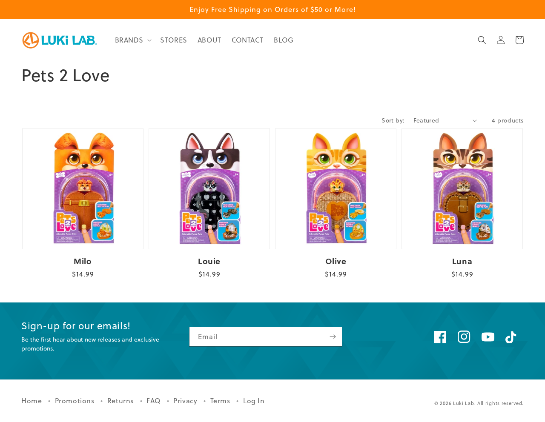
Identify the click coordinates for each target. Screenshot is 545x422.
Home (32, 400)
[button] (132, 40)
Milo (83, 261)
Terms (221, 400)
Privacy (186, 400)
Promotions (76, 400)
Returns (121, 400)
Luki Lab (463, 403)
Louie (209, 261)
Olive (336, 261)
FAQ (154, 400)
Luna (462, 261)
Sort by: (393, 120)
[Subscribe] (332, 337)
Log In (254, 400)
